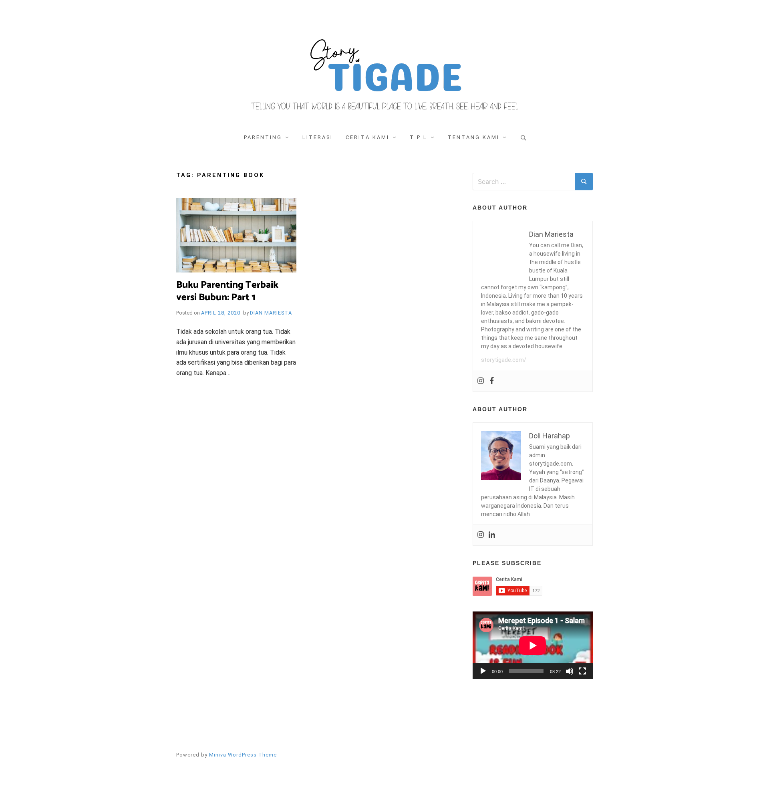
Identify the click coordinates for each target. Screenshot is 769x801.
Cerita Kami (367, 137)
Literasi (317, 137)
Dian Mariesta (271, 313)
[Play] (483, 671)
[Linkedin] (491, 535)
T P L (418, 137)
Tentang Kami (473, 137)
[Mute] (570, 671)
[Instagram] (480, 381)
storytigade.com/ (503, 360)
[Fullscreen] (582, 671)
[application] (533, 645)
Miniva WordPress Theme (243, 755)
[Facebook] (491, 381)
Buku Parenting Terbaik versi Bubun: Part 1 (227, 291)
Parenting (263, 137)
